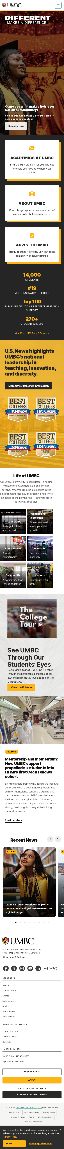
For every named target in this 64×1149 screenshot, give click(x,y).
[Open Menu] (58, 5)
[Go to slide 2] (20, 922)
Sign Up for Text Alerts (13, 1061)
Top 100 (32, 302)
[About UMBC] (32, 203)
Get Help (6, 1042)
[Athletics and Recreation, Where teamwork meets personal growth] (40, 521)
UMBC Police (8, 1056)
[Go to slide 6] (39, 922)
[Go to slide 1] (16, 922)
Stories (5, 1006)
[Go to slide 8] (48, 922)
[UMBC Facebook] (5, 968)
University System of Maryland (29, 1108)
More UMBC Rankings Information (28, 385)
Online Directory (10, 1031)
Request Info (32, 1071)
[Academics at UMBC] (32, 159)
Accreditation (14, 1112)
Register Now (16, 126)
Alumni (5, 985)
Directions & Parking (13, 957)
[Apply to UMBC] (32, 244)
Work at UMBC (9, 1016)
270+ (32, 319)
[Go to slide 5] (34, 922)
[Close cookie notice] (60, 1130)
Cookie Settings (18, 1117)
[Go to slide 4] (30, 922)
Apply (32, 1080)
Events (5, 995)
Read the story (13, 820)
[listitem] (29, 882)
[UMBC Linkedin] (38, 968)
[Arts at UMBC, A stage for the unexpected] (13, 521)
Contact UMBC (9, 1036)
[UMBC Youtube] (30, 968)
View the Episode (21, 687)
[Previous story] (50, 839)
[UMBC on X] (14, 968)
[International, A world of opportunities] (13, 548)
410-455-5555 (22, 1056)
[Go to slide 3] (25, 922)
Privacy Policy (10, 1136)
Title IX (32, 1117)
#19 (32, 288)
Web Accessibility (46, 1117)
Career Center (9, 990)
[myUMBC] (50, 968)
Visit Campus (8, 1011)
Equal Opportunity (32, 1112)
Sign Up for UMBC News (32, 1094)
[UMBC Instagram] (22, 968)
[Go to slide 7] (44, 922)
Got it (12, 1143)
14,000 (32, 275)
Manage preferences (40, 1143)
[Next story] (58, 839)
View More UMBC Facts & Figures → (32, 333)
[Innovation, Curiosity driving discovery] (40, 548)
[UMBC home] (11, 5)
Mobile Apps (8, 1001)
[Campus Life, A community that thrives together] (13, 575)
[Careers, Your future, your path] (40, 575)
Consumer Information (33, 1122)
